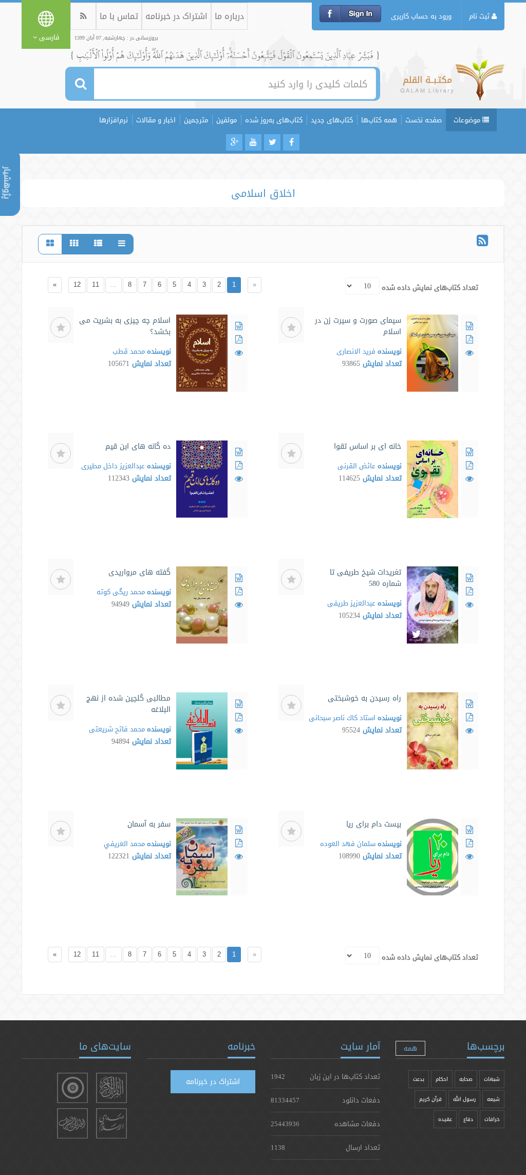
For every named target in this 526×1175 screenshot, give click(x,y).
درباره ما (229, 16)
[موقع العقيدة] (72, 1088)
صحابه (466, 1079)
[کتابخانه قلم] (452, 85)
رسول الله (464, 1099)
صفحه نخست (423, 120)
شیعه (493, 1099)
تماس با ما (119, 16)
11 (95, 284)
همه (410, 1048)
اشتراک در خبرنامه (176, 16)
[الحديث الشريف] (72, 1123)
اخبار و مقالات (156, 120)
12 (77, 284)
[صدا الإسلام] (111, 1123)
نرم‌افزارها (113, 120)
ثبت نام (480, 16)
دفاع (468, 1119)
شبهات (492, 1079)
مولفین (226, 120)
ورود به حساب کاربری (421, 16)
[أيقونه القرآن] (111, 1088)
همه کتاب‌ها (379, 120)
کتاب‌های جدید (332, 120)
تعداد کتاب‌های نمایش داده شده (430, 287)
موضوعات (468, 120)
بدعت (418, 1079)
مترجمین (196, 120)
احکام (442, 1079)
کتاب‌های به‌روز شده (274, 120)
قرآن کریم (430, 1099)
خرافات (492, 1119)
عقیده (445, 1119)
